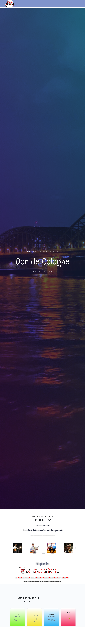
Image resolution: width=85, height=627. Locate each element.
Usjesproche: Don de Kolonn (43, 271)
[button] (10, 548)
